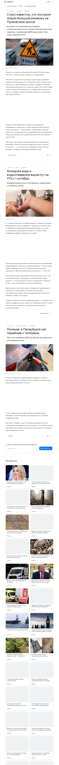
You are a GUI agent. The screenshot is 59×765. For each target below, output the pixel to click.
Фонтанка (19, 10)
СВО (21, 6)
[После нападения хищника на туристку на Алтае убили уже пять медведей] (41, 476)
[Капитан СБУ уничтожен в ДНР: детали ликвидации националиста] (41, 501)
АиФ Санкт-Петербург (21, 325)
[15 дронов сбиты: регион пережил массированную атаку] (17, 550)
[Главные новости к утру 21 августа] (17, 624)
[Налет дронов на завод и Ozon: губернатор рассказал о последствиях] (17, 600)
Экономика (26, 10)
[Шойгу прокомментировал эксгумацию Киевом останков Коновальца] (41, 673)
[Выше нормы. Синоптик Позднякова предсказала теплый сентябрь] (17, 698)
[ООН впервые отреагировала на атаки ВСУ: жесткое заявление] (17, 501)
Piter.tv (17, 167)
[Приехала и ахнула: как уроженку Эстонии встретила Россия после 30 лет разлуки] (17, 723)
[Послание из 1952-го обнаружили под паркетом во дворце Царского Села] (17, 526)
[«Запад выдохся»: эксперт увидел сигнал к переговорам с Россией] (41, 624)
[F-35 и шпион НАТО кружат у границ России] (17, 673)
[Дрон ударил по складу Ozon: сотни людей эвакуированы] (41, 698)
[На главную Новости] (9, 2)
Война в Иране (12, 6)
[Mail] (5, 2)
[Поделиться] (48, 155)
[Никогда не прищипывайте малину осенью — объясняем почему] (17, 649)
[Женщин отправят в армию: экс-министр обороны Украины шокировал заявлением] (41, 526)
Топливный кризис (31, 6)
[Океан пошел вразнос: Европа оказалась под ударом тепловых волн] (41, 723)
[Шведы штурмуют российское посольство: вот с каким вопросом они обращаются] (41, 747)
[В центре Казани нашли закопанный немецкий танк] (41, 649)
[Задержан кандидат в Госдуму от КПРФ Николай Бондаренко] (41, 600)
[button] (29, 52)
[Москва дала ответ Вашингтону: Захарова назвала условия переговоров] (17, 476)
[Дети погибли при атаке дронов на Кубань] (17, 575)
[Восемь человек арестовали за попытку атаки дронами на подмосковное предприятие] (41, 550)
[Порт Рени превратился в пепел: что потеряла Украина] (17, 747)
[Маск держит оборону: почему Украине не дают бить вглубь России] (41, 575)
